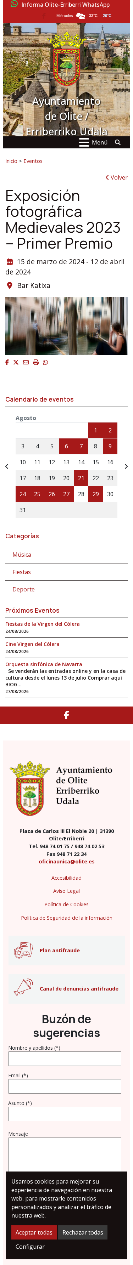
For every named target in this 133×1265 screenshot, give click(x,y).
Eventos (33, 160)
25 (37, 494)
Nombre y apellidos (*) (34, 1047)
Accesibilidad (66, 877)
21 (81, 478)
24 (23, 494)
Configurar (30, 1246)
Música (21, 554)
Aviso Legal (66, 890)
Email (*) (18, 1075)
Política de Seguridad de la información (66, 917)
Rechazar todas (82, 1232)
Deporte (23, 589)
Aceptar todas (34, 1232)
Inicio (11, 160)
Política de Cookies (66, 904)
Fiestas (21, 572)
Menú (99, 142)
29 (96, 494)
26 (52, 494)
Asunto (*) (20, 1103)
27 (66, 494)
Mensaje (18, 1133)
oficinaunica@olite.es (67, 861)
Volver (118, 177)
